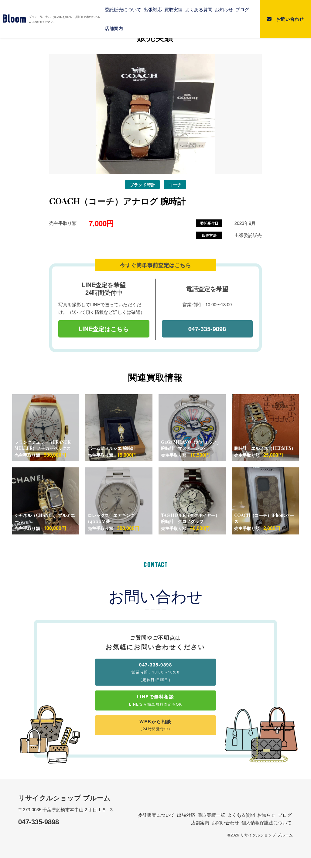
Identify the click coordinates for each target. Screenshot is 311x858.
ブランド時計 (142, 184)
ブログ (242, 9)
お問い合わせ (225, 822)
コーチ (175, 184)
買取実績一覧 (211, 815)
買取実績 (173, 9)
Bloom (14, 19)
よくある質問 (198, 9)
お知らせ (224, 9)
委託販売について (123, 9)
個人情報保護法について (266, 822)
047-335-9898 (207, 328)
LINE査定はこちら (104, 328)
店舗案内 (114, 28)
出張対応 (153, 9)
